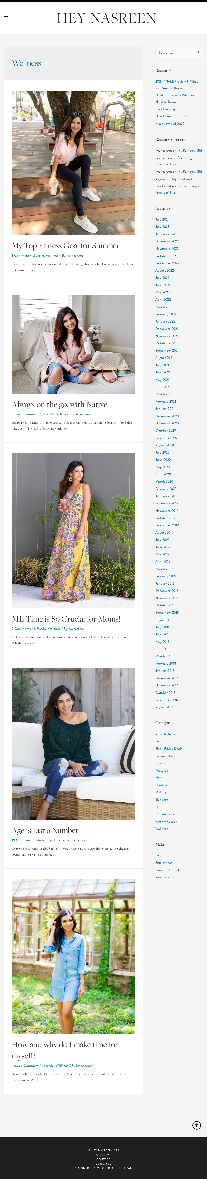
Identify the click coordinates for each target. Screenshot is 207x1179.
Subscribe (103, 1163)
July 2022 (162, 277)
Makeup (161, 792)
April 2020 (163, 474)
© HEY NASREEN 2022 (103, 1150)
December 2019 (166, 503)
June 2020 (163, 459)
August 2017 (164, 707)
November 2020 (167, 423)
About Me (103, 1155)
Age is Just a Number (45, 830)
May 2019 (162, 554)
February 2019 (165, 576)
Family (160, 763)
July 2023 (162, 226)
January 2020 (165, 496)
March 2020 (164, 481)
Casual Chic (164, 755)
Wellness (52, 255)
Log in (159, 855)
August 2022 (164, 270)
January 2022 (165, 321)
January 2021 (165, 408)
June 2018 (162, 634)
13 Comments (22, 840)
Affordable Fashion (169, 734)
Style (158, 806)
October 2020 (165, 430)
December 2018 (166, 590)
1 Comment (20, 255)
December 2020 (167, 415)
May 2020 (162, 466)
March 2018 (164, 656)
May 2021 (162, 379)
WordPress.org (166, 877)
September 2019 (167, 525)
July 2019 (162, 539)
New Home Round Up (171, 116)
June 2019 (162, 547)
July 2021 (162, 365)
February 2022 (166, 314)
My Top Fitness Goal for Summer (66, 245)
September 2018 (167, 612)
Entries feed (164, 862)
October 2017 (165, 692)
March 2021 (164, 394)
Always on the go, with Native (59, 404)
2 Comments (21, 628)
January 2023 (165, 234)
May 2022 (162, 292)
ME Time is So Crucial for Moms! (66, 618)
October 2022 (165, 255)
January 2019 (165, 583)
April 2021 (162, 386)
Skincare (161, 799)
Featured (161, 770)
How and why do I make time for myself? (65, 1050)
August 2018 (164, 619)
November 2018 (166, 597)
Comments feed (167, 869)
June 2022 (163, 284)
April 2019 (162, 561)
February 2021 (165, 401)
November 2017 (166, 685)
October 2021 (165, 343)
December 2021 (166, 328)
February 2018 (165, 663)
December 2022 (167, 241)
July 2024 (162, 219)
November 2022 (167, 248)
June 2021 (162, 372)
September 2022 (167, 263)
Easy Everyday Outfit (170, 109)
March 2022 (164, 306)
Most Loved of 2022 (170, 123)
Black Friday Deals (168, 748)
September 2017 (167, 699)
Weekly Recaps (166, 821)
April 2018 (162, 648)
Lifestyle (38, 255)
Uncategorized (165, 814)
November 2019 (166, 510)
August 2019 (164, 532)
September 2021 (167, 350)
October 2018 (165, 605)
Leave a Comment (25, 414)
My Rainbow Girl (190, 150)
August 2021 (164, 357)
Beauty (160, 741)
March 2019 (164, 568)
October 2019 (165, 517)
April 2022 (163, 299)
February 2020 (166, 488)
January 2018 (165, 670)
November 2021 (166, 335)
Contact (103, 1159)
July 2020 (162, 452)
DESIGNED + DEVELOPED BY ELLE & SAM (103, 1168)
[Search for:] (179, 52)
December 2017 (166, 678)
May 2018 (162, 641)
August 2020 (164, 445)
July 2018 (162, 627)
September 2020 (167, 437)
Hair (158, 777)
